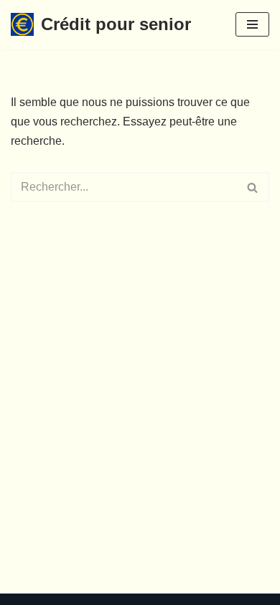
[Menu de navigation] (252, 24)
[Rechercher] (253, 187)
